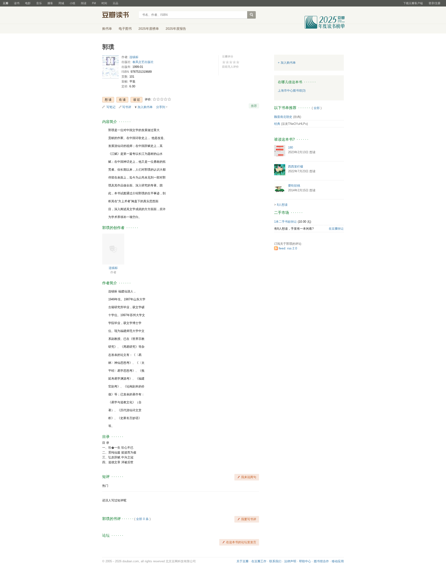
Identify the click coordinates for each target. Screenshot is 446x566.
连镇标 (133, 57)
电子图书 (125, 28)
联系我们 (275, 561)
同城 (61, 3)
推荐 (254, 106)
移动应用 (338, 561)
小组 (72, 3)
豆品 (115, 3)
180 (290, 147)
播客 (50, 3)
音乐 (39, 3)
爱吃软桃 (294, 185)
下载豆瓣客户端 (413, 3)
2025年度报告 (176, 28)
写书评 (126, 107)
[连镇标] (113, 249)
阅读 (83, 3)
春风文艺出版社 (143, 62)
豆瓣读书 (119, 15)
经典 (277, 124)
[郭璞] (110, 68)
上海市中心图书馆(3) (291, 90)
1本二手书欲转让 (285, 221)
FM (94, 3)
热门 (105, 485)
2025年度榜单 (148, 28)
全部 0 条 (142, 519)
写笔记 (110, 107)
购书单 (107, 28)
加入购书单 (145, 107)
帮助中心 (305, 561)
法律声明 (290, 561)
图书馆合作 (321, 561)
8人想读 (282, 204)
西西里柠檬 (295, 166)
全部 (317, 108)
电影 (28, 3)
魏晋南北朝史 (283, 117)
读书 (17, 3)
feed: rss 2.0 (288, 248)
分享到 (160, 107)
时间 (104, 3)
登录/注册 (434, 3)
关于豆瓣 (242, 561)
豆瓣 (5, 3)
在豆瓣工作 (258, 561)
